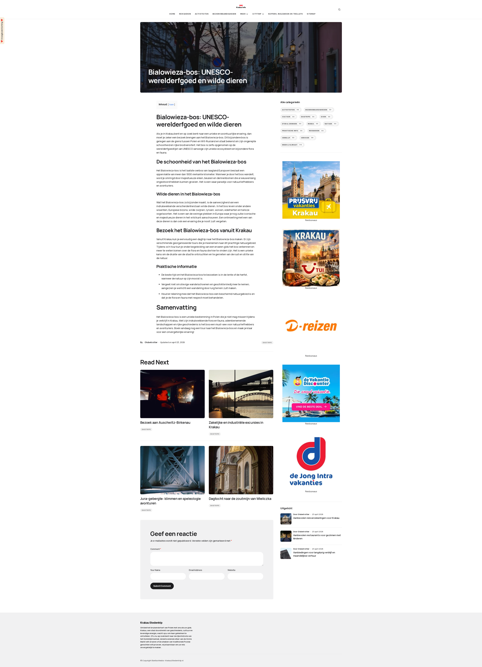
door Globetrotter (301, 514)
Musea (313, 124)
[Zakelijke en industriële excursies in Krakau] (241, 394)
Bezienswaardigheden (318, 110)
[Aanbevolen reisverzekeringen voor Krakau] (285, 518)
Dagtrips (267, 343)
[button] (339, 9)
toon (171, 104)
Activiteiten (290, 110)
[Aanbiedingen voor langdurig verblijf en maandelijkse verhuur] (285, 553)
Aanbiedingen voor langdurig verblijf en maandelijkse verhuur (314, 554)
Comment (155, 549)
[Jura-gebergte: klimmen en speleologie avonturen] (172, 470)
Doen (325, 117)
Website (231, 570)
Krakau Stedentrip (151, 622)
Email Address (195, 570)
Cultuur (288, 117)
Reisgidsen (316, 131)
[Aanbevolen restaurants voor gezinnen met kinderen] (285, 536)
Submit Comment (162, 586)
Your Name (155, 570)
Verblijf (288, 138)
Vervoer (307, 138)
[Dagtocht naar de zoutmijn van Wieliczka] (241, 470)
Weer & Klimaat (292, 145)
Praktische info (292, 131)
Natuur (330, 124)
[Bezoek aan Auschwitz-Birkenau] (172, 394)
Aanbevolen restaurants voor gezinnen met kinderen (317, 537)
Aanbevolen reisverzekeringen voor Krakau (316, 517)
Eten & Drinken (291, 124)
